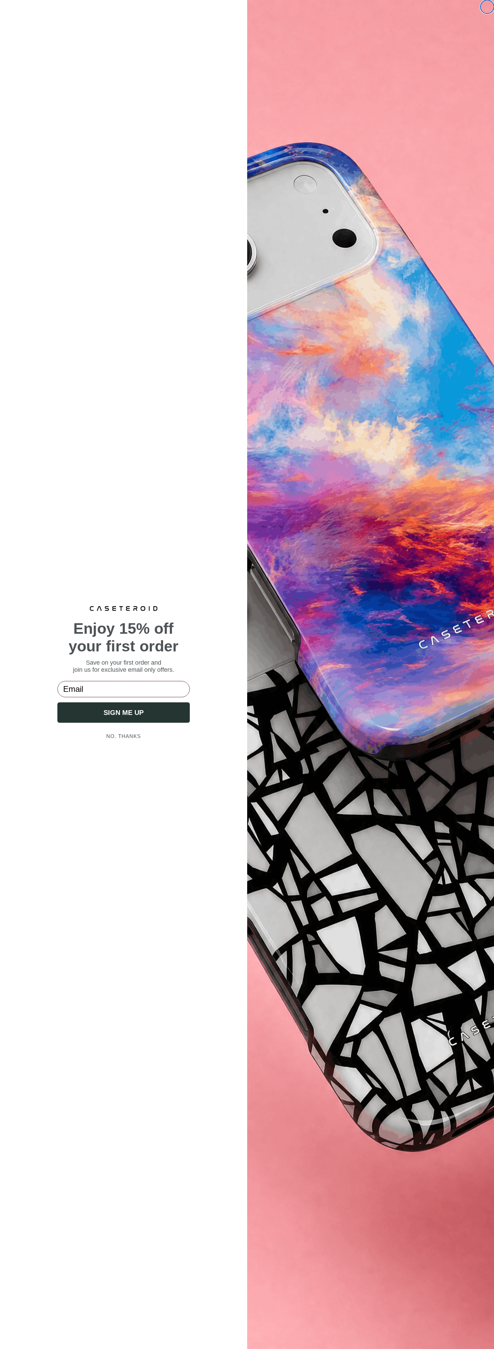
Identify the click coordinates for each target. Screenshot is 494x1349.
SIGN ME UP (124, 712)
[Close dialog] (487, 7)
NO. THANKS (123, 736)
